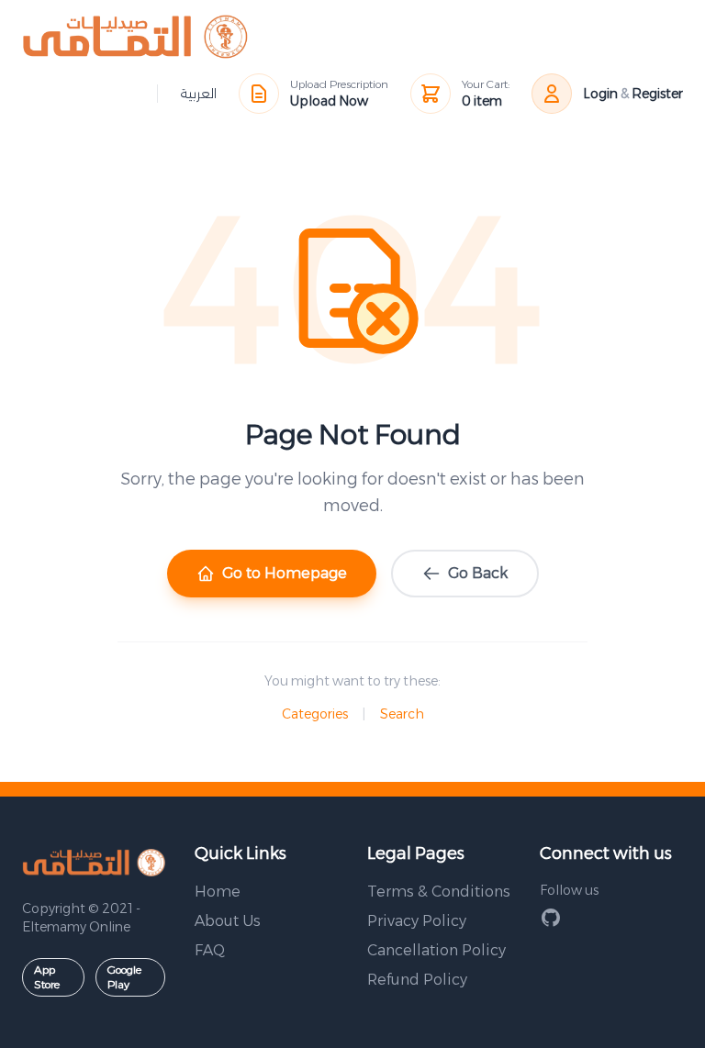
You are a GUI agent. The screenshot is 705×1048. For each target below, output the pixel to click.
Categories (315, 714)
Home (218, 891)
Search (402, 714)
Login (600, 93)
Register (657, 93)
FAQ (210, 950)
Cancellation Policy (436, 950)
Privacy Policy (416, 921)
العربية (198, 93)
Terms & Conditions (438, 891)
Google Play (124, 977)
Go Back (478, 573)
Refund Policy (417, 979)
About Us (228, 921)
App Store (47, 977)
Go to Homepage (284, 573)
